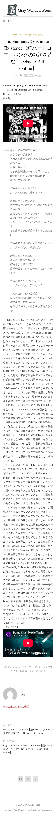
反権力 (23, 671)
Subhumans (14, 667)
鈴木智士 (41, 671)
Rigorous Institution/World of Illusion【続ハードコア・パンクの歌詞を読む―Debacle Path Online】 (27, 749)
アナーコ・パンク (31, 667)
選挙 (31, 671)
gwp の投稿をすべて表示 (16, 706)
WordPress (18, 810)
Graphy (34, 810)
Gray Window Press (31, 805)
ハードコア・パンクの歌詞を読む (28, 34)
